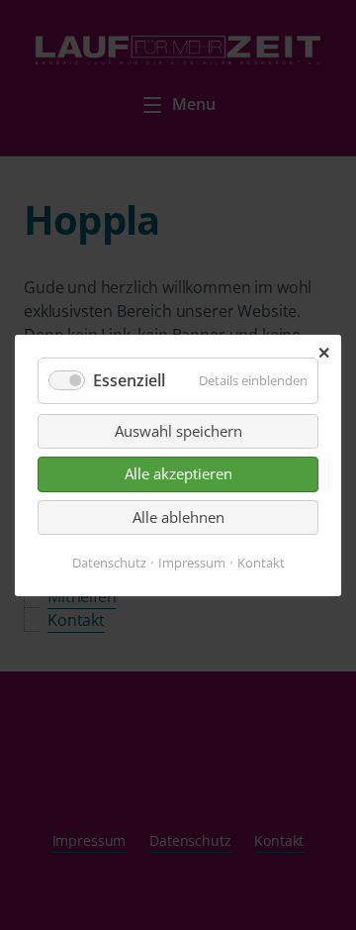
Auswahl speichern (178, 431)
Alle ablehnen (178, 516)
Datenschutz (109, 561)
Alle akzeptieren (178, 473)
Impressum (191, 561)
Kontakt (261, 561)
